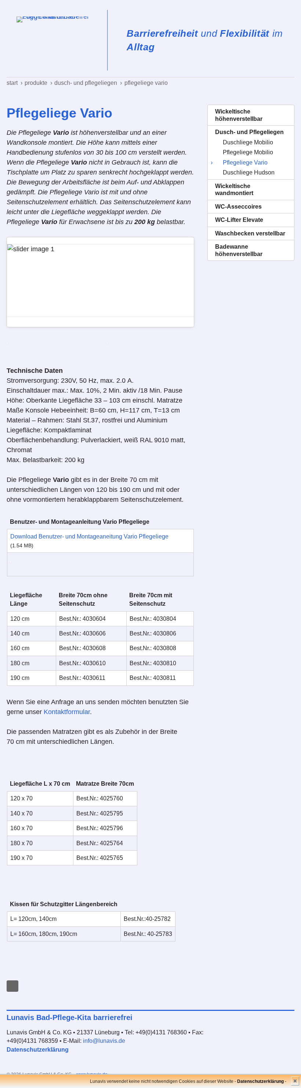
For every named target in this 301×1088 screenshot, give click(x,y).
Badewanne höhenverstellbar (238, 250)
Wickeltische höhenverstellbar (238, 115)
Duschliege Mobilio (248, 142)
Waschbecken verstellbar (250, 233)
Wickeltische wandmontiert (234, 190)
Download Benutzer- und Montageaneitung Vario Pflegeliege (89, 536)
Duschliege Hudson (249, 172)
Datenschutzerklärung (38, 1049)
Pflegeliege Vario (146, 83)
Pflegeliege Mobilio (248, 152)
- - (260, 1081)
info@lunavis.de (104, 1041)
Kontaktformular (67, 712)
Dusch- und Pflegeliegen (85, 83)
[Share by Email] (12, 986)
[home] (57, 40)
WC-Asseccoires (238, 206)
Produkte (36, 83)
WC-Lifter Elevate (239, 220)
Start (12, 83)
